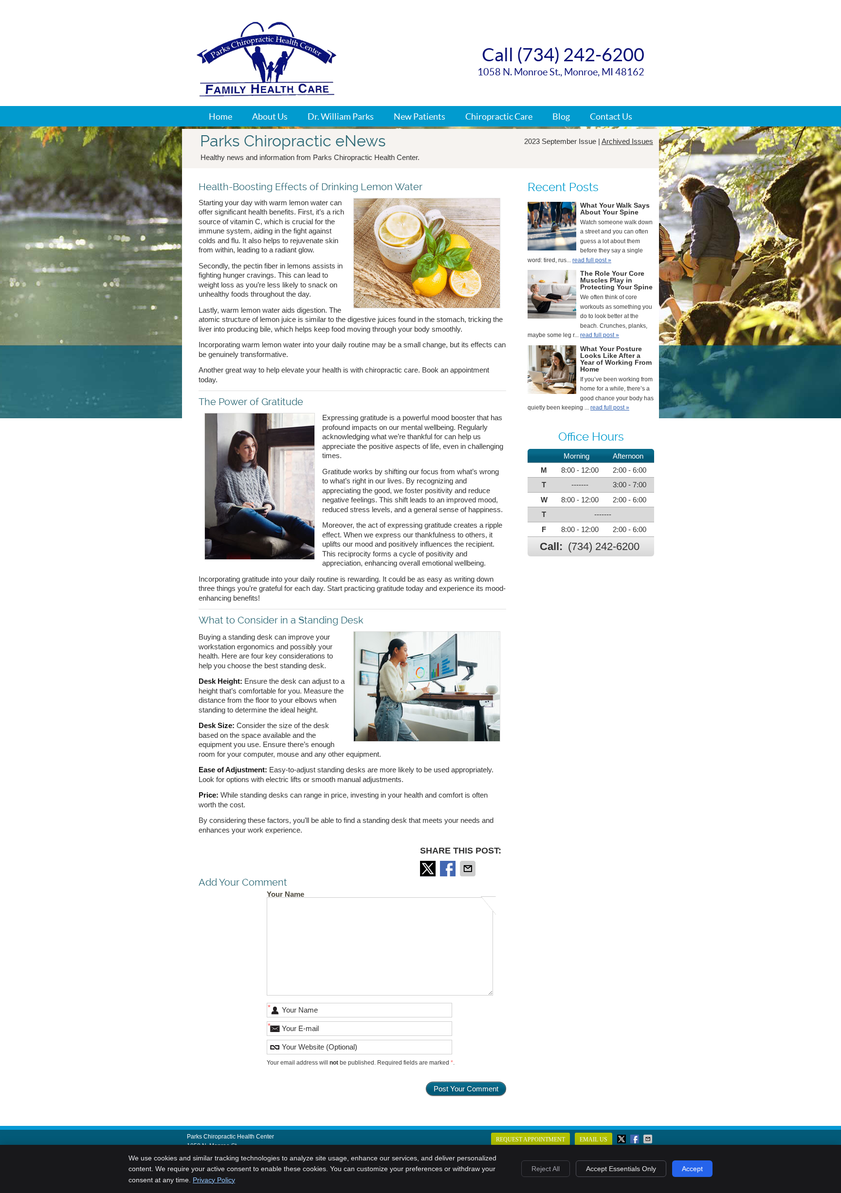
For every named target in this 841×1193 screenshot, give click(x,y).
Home (220, 116)
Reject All (545, 1169)
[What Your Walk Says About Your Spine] (552, 228)
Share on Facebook (448, 868)
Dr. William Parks (341, 116)
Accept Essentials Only (621, 1169)
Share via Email (468, 868)
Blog (561, 116)
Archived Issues (627, 141)
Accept (692, 1169)
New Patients (419, 116)
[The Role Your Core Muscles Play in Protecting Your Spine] (552, 296)
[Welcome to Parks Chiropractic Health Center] (266, 93)
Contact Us (611, 116)
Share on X (429, 868)
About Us (270, 116)
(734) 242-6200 (604, 546)
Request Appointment (530, 1139)
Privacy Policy (214, 1180)
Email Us (593, 1139)
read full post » (591, 260)
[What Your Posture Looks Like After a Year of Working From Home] (552, 371)
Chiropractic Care (498, 116)
